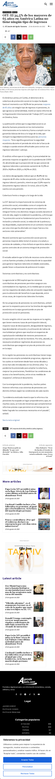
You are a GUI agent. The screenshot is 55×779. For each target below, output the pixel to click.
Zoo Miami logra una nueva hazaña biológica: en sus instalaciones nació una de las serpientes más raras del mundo (18, 590)
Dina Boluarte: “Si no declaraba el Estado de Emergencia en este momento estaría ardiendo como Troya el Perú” (40, 452)
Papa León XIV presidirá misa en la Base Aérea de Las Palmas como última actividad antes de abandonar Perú (21, 492)
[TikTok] (29, 694)
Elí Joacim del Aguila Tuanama (16, 26)
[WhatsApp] (30, 37)
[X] (19, 37)
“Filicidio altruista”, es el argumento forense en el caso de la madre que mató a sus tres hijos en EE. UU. (18, 606)
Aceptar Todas (27, 760)
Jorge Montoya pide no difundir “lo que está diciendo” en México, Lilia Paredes (13, 451)
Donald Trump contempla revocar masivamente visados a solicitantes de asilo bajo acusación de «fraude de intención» (18, 622)
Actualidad (7, 12)
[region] (27, 757)
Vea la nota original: (11, 420)
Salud (15, 12)
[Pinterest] (25, 37)
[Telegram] (25, 694)
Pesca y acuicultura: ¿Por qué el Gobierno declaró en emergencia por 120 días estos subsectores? (20, 523)
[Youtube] (38, 694)
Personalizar (27, 767)
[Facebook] (13, 37)
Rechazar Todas (27, 773)
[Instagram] (20, 694)
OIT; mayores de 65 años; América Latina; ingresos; (26, 428)
